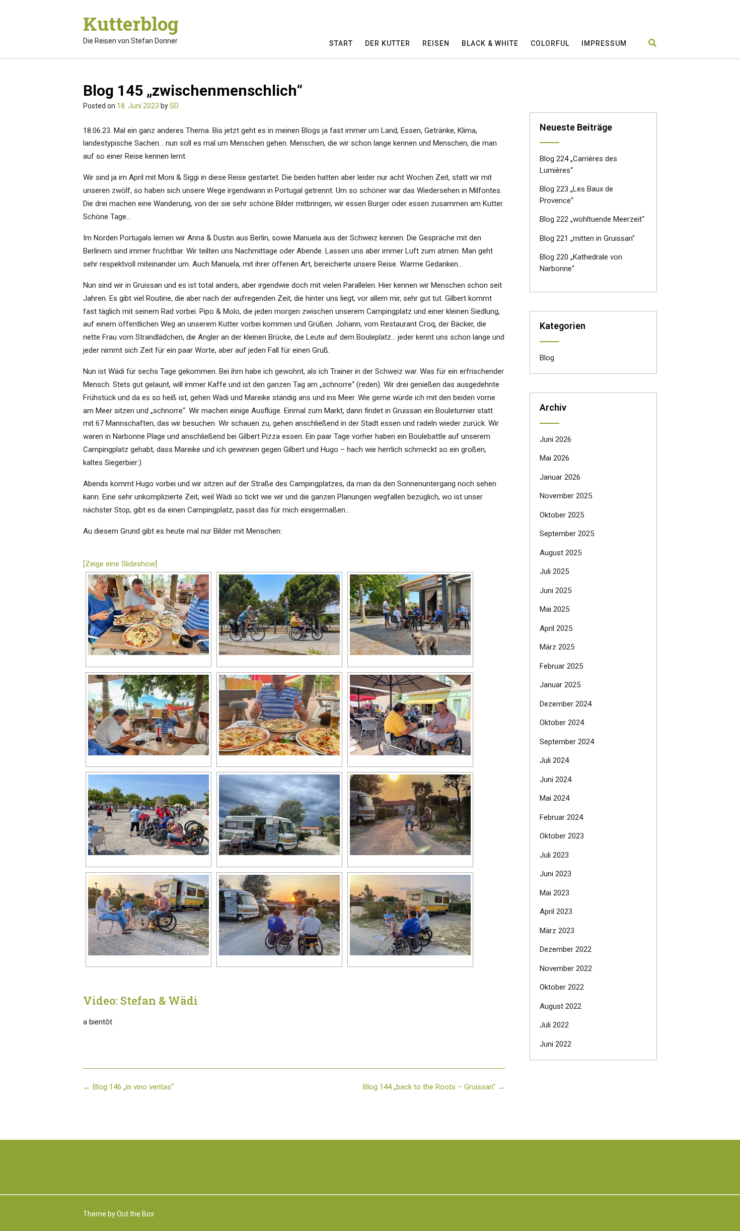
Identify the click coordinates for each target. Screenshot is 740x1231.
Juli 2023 (554, 855)
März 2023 (557, 930)
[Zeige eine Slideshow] (120, 563)
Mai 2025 (554, 609)
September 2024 (567, 741)
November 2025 (566, 495)
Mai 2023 (554, 892)
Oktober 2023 (562, 835)
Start (341, 43)
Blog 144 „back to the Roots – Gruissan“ (434, 1086)
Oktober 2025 (562, 515)
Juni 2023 (555, 873)
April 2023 (556, 911)
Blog (547, 357)
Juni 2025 (555, 590)
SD (174, 106)
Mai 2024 (554, 798)
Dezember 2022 (565, 949)
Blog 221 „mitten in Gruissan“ (587, 238)
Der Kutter (387, 43)
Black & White (490, 43)
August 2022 (560, 1006)
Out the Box (135, 1214)
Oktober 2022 (562, 987)
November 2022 (566, 968)
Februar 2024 (561, 817)
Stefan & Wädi (159, 1000)
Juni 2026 (555, 439)
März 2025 (557, 647)
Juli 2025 (554, 571)
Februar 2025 (561, 666)
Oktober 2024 (562, 722)
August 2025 (560, 552)
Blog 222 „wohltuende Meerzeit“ (592, 219)
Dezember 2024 (565, 703)
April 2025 (556, 628)
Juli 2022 (554, 1024)
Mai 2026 (554, 458)
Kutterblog (131, 24)
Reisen (436, 43)
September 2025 (567, 533)
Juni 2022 (555, 1044)
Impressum (604, 43)
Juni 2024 (555, 779)
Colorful (550, 43)
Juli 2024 (554, 760)
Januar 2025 (560, 684)
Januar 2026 (560, 477)
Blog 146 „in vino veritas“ (128, 1086)
